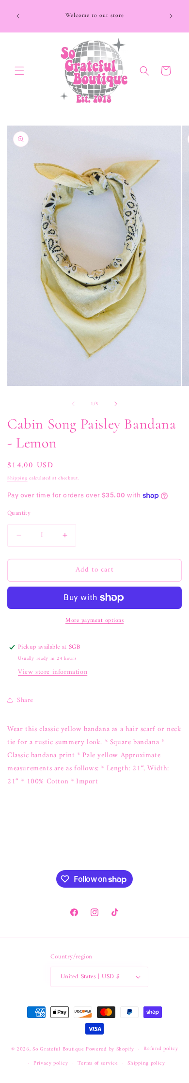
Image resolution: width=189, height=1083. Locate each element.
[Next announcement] (171, 16)
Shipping (17, 478)
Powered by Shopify (110, 1049)
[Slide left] (73, 403)
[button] (19, 70)
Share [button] (25, 700)
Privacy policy (50, 1063)
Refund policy (160, 1048)
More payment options (94, 621)
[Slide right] (115, 403)
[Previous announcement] (18, 16)
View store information (52, 672)
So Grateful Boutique (58, 1049)
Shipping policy (146, 1063)
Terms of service (98, 1063)
